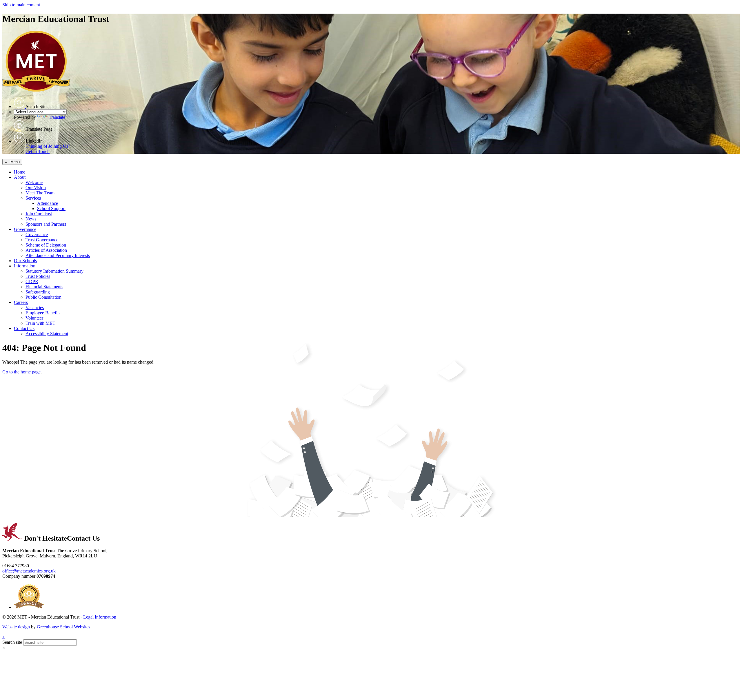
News (31, 218)
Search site (12, 642)
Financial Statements (44, 286)
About (20, 177)
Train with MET (40, 323)
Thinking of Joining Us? (48, 146)
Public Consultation (43, 297)
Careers (21, 302)
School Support (51, 208)
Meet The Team (40, 192)
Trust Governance (42, 239)
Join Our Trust (39, 213)
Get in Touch (38, 151)
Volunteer (34, 318)
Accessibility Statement (47, 333)
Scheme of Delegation (46, 244)
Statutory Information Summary (54, 271)
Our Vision (36, 187)
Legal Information (99, 616)
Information (24, 265)
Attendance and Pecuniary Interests (58, 255)
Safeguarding (38, 291)
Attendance (47, 203)
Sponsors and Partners (46, 224)
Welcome (34, 182)
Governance (25, 229)
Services (33, 198)
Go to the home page (21, 371)
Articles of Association (46, 250)
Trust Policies (38, 276)
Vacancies (35, 307)
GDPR (32, 281)
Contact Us (24, 328)
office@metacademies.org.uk (29, 570)
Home (19, 171)
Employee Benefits (43, 312)
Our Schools (25, 260)
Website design (16, 626)
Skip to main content (21, 4)
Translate (57, 117)
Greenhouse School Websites (63, 626)
